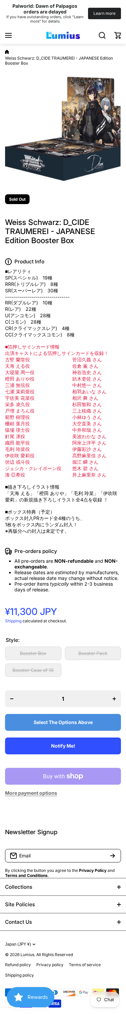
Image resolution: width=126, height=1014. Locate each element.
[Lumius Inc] (63, 35)
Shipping (13, 620)
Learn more (104, 13)
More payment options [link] (31, 793)
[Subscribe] (112, 855)
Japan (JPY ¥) (18, 944)
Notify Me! (63, 746)
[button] (117, 35)
